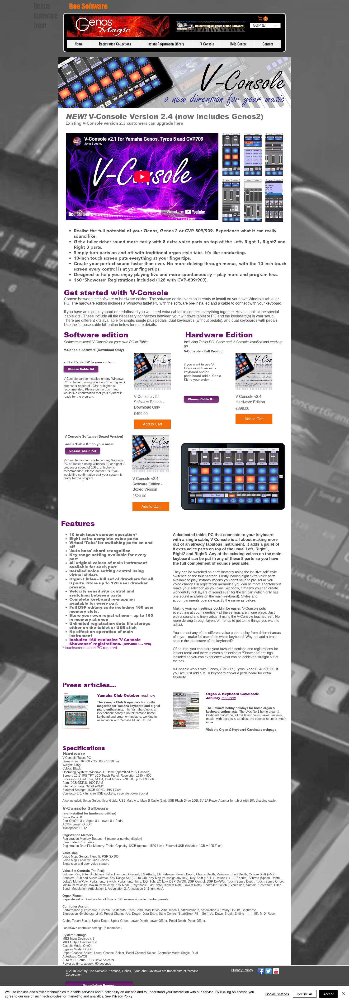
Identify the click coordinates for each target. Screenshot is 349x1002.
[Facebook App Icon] (261, 971)
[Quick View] (152, 371)
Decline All (304, 994)
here (178, 123)
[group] (152, 391)
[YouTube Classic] (276, 971)
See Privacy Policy (118, 996)
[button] (263, 18)
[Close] (343, 994)
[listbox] (265, 25)
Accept (328, 994)
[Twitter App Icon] (268, 971)
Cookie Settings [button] (277, 994)
